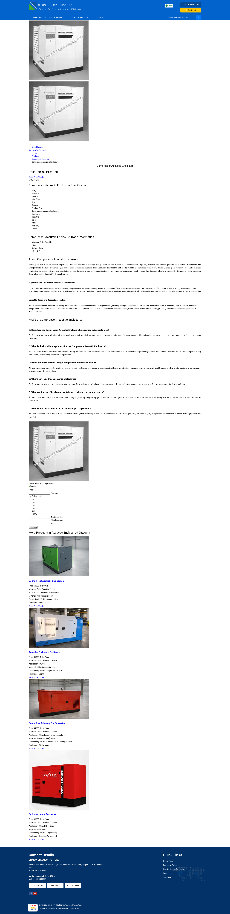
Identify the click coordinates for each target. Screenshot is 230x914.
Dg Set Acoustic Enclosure (42, 814)
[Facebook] (31, 895)
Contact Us (100, 17)
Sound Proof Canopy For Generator (47, 723)
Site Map (167, 877)
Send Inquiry (192, 10)
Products (35, 156)
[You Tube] (35, 895)
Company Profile (55, 17)
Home (34, 153)
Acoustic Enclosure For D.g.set (45, 652)
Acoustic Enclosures (40, 159)
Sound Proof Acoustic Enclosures (46, 581)
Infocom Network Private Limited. (69, 908)
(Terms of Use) (77, 905)
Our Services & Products (79, 17)
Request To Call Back (37, 150)
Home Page (37, 17)
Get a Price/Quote (36, 177)
